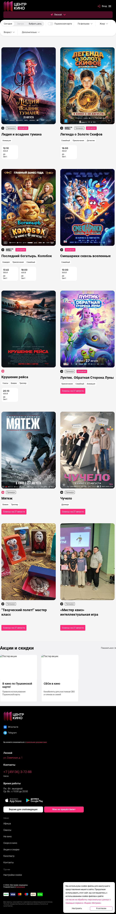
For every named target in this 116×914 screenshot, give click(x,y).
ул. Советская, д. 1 (12, 757)
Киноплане (20, 887)
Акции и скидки (11, 849)
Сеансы (7, 830)
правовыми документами (36, 742)
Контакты (8, 862)
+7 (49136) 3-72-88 (17, 772)
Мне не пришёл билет (64, 809)
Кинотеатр (8, 856)
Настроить (77, 908)
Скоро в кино (10, 843)
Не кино (7, 836)
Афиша (7, 823)
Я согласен (101, 908)
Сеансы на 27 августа (73, 391)
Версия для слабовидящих (23, 809)
